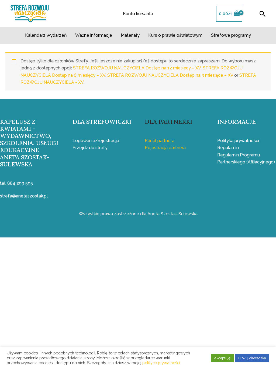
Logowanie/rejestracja (96, 140)
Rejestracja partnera (165, 147)
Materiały (130, 35)
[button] (262, 14)
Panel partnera (159, 140)
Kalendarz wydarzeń (46, 35)
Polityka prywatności (238, 140)
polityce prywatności (161, 362)
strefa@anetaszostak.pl (24, 196)
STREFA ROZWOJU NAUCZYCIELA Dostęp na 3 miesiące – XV (170, 75)
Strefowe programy (231, 35)
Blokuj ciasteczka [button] (252, 358)
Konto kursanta (138, 13)
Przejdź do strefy (90, 147)
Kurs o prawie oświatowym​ (175, 35)
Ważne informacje (93, 35)
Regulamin (228, 147)
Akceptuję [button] (222, 358)
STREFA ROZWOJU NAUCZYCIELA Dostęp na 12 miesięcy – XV (137, 68)
